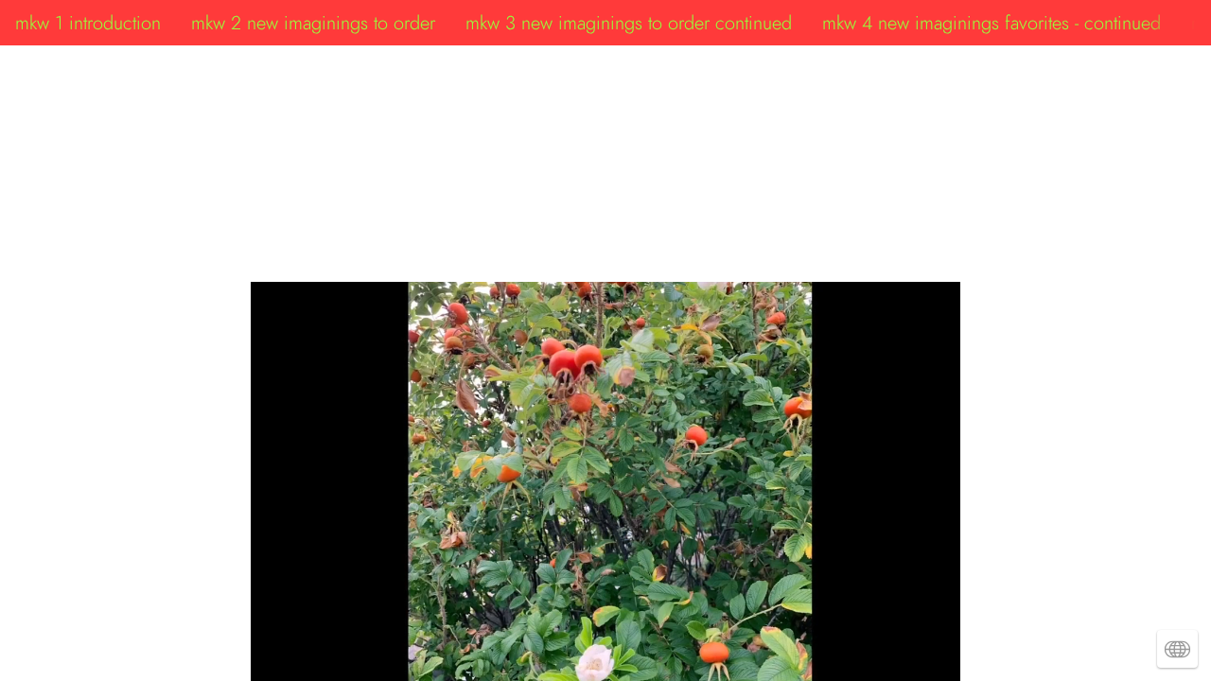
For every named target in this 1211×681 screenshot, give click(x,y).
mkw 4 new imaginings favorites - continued (991, 22)
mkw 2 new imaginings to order (313, 22)
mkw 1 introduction (88, 22)
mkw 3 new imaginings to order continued (628, 22)
